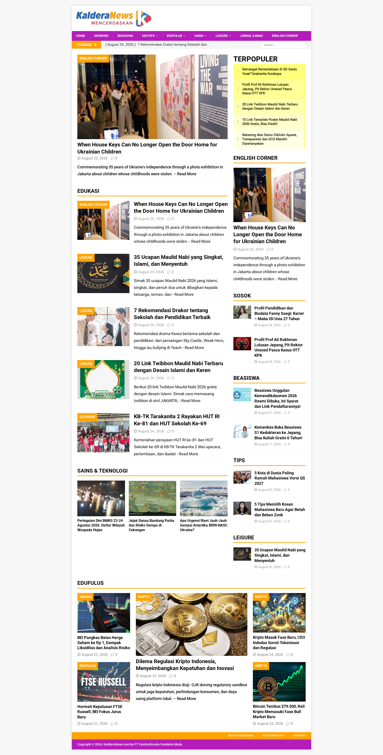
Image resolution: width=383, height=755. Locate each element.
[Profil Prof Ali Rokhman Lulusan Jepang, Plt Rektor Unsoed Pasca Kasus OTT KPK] (242, 346)
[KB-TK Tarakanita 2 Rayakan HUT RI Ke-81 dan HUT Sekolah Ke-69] (103, 449)
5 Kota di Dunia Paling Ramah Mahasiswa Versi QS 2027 (279, 478)
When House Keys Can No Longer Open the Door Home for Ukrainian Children (267, 234)
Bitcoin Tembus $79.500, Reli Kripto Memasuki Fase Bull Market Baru (279, 711)
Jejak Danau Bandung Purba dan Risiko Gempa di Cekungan (151, 525)
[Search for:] (283, 45)
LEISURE (222, 35)
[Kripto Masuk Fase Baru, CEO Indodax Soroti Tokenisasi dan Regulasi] (279, 629)
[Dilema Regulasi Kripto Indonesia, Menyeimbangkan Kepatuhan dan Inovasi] (191, 652)
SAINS (198, 35)
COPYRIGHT (300, 735)
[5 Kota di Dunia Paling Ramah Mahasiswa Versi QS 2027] (242, 480)
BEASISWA (125, 35)
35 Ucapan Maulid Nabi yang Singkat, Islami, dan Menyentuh (279, 555)
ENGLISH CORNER (285, 35)
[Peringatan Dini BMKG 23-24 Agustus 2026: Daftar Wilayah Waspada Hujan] (101, 513)
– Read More (185, 174)
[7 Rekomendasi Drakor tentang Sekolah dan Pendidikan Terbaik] (103, 342)
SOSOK (242, 296)
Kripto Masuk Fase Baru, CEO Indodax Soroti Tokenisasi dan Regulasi (279, 642)
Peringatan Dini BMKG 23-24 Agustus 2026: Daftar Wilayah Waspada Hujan (101, 525)
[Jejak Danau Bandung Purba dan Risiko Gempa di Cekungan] (152, 513)
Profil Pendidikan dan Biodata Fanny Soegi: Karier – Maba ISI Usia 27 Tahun (279, 313)
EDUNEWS (101, 35)
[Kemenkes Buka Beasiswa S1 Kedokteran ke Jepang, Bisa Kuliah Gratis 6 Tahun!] (242, 434)
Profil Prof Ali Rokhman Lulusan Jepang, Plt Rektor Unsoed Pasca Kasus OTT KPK (267, 89)
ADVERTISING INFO (273, 735)
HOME (80, 35)
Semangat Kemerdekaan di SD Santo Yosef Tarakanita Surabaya (269, 71)
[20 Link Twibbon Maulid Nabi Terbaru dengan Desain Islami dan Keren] (103, 395)
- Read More (200, 241)
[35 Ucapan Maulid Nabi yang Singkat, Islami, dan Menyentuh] (103, 289)
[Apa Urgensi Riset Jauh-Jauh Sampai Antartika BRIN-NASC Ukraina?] (204, 513)
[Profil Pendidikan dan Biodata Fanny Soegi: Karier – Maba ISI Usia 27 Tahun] (242, 315)
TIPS (239, 460)
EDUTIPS (148, 35)
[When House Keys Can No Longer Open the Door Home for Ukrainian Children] (152, 135)
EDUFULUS (174, 35)
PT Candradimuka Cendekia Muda (158, 744)
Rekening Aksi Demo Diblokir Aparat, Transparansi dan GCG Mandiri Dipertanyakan (269, 139)
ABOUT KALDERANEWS (241, 735)
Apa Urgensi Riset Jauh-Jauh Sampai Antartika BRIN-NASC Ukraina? (203, 525)
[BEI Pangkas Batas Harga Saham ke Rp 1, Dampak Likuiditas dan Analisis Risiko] (103, 629)
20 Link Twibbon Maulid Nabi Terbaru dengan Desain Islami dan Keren (270, 106)
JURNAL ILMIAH (251, 35)
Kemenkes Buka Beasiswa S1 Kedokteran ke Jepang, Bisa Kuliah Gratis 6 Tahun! (278, 432)
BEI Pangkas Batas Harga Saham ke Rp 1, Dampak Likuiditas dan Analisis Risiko (103, 642)
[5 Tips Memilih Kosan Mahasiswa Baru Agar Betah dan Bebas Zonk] (242, 511)
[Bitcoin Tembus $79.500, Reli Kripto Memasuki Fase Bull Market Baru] (279, 698)
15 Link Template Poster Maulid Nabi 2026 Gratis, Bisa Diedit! (269, 122)
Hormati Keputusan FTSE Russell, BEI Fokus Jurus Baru (99, 711)
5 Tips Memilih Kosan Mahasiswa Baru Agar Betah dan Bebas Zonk (279, 509)
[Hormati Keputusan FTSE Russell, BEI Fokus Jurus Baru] (103, 698)
